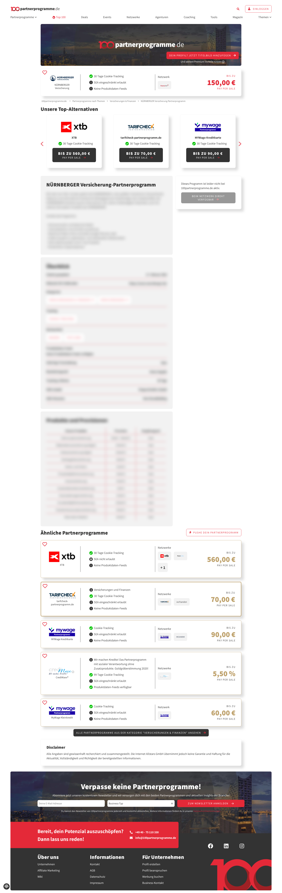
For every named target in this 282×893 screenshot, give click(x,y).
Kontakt (95, 864)
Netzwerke (133, 17)
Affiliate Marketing (49, 870)
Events (107, 17)
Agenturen (161, 17)
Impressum (97, 883)
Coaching (189, 17)
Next (239, 144)
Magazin (238, 17)
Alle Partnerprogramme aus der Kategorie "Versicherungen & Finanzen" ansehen (139, 732)
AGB (92, 870)
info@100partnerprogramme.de (155, 837)
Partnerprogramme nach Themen (88, 101)
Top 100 (60, 17)
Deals (84, 17)
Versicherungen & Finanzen (123, 101)
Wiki (40, 876)
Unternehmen (46, 864)
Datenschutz (97, 876)
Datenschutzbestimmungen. (207, 811)
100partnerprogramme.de (54, 101)
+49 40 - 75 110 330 (147, 832)
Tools (214, 17)
